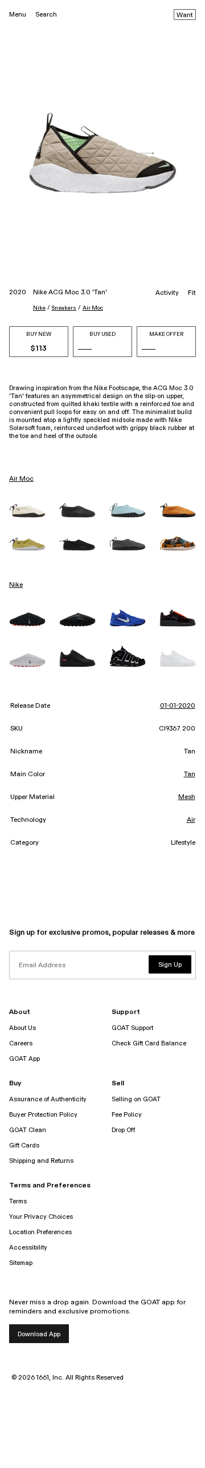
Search (46, 14)
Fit (192, 293)
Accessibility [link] (28, 1247)
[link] (27, 511)
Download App (39, 1334)
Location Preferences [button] (40, 1232)
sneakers (64, 308)
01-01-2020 (177, 706)
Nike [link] (16, 585)
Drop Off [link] (123, 1130)
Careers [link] (20, 1043)
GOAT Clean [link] (27, 1130)
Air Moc (93, 308)
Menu (17, 14)
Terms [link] (18, 1201)
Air (191, 820)
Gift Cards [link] (24, 1145)
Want (185, 15)
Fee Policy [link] (127, 1115)
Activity (167, 293)
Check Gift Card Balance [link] (149, 1043)
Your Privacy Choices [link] (41, 1217)
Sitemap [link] (20, 1263)
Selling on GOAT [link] (136, 1099)
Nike (39, 308)
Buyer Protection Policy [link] (43, 1115)
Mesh (186, 797)
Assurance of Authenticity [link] (48, 1099)
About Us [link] (22, 1028)
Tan (189, 774)
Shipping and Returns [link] (41, 1161)
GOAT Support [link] (132, 1028)
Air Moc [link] (21, 479)
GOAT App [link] (24, 1059)
